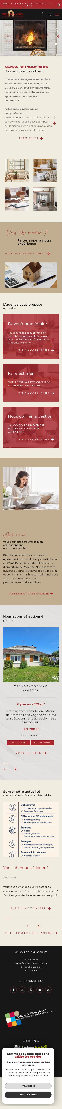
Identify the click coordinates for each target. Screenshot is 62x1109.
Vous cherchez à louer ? (26, 867)
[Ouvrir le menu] (57, 14)
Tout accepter (28, 1094)
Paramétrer (28, 1085)
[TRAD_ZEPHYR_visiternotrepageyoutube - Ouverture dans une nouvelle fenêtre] (48, 989)
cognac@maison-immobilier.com (31, 963)
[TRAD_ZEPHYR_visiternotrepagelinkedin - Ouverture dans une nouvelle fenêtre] (39, 989)
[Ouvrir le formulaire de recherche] (49, 14)
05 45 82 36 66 (31, 959)
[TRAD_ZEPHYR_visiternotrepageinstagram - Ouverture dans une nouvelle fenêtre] (31, 989)
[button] (15, 769)
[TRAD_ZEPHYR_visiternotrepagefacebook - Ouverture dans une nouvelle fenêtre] (13, 989)
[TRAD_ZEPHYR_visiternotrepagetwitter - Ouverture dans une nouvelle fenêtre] (22, 989)
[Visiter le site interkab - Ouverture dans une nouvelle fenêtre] (34, 1047)
